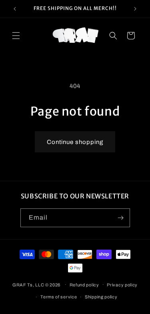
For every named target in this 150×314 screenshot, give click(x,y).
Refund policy (84, 284)
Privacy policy (122, 284)
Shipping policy (101, 296)
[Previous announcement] (15, 9)
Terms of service (58, 296)
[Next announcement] (135, 9)
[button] (16, 35)
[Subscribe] (121, 217)
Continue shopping (75, 142)
